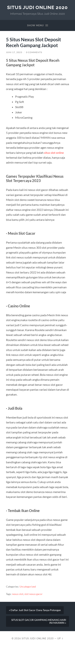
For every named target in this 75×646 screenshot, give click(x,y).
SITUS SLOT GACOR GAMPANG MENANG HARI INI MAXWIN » (38, 621)
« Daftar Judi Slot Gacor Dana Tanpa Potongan (35, 610)
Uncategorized (27, 586)
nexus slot (17, 594)
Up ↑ (60, 638)
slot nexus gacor (33, 594)
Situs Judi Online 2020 (37, 7)
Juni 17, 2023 (14, 52)
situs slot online (54, 152)
